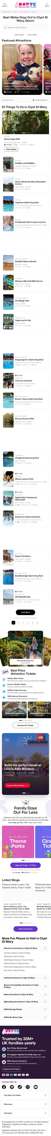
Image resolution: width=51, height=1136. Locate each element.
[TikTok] (20, 1087)
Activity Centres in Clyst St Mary (17, 953)
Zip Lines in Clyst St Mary (14, 970)
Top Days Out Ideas (12, 1095)
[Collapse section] (45, 948)
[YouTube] (36, 1087)
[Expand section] (45, 978)
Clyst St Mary (24, 12)
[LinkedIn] (12, 1087)
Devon (14, 12)
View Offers (32, 35)
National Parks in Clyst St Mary (16, 963)
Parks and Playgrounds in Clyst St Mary (20, 967)
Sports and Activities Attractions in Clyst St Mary (21, 986)
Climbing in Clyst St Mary (14, 956)
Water (33, 12)
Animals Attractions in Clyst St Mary (19, 978)
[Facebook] (4, 1087)
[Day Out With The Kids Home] (25, 5)
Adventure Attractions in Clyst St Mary (20, 948)
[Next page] (37, 623)
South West (6, 12)
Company (8, 1113)
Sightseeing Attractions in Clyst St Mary (21, 1002)
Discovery (8, 1104)
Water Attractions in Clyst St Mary (18, 994)
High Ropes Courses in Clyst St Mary (19, 960)
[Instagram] (28, 1087)
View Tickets (19, 35)
